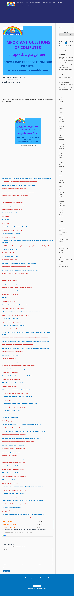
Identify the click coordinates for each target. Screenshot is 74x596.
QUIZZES (32, 2)
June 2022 (60, 175)
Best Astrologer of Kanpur (63, 67)
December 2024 (61, 121)
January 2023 (61, 162)
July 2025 (60, 110)
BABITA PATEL (61, 192)
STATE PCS (61, 250)
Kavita (60, 226)
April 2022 (60, 178)
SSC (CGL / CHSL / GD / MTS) (64, 248)
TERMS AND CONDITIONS (41, 588)
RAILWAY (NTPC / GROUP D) (64, 239)
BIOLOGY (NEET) (62, 199)
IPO (59, 223)
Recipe (54, 2)
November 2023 (61, 144)
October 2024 (61, 124)
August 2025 (61, 108)
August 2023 (61, 150)
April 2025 (60, 113)
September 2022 (61, 169)
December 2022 (61, 164)
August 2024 (61, 128)
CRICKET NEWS (61, 208)
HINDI (60, 217)
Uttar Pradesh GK (62, 261)
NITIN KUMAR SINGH (63, 232)
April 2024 (60, 135)
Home (18, 2)
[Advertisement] (37, 15)
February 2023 (61, 160)
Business (18, 5)
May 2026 (60, 99)
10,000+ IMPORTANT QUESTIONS (65, 189)
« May (66, 50)
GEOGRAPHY (61, 216)
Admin (60, 87)
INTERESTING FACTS (62, 221)
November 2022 (61, 166)
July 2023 (60, 151)
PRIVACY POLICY (31, 588)
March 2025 (61, 115)
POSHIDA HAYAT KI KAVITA (67, 87)
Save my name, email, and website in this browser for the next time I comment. (17, 567)
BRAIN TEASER (61, 201)
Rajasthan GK (61, 241)
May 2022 (60, 177)
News (44, 2)
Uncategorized (61, 257)
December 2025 (61, 103)
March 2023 (61, 159)
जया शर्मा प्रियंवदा (61, 89)
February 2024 (61, 139)
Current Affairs (48, 2)
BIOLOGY (60, 198)
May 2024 (60, 133)
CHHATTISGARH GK (62, 205)
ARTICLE (60, 190)
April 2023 (60, 157)
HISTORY (60, 219)
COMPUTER (5, 79)
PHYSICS (60, 234)
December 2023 (61, 142)
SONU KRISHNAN (62, 246)
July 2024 (60, 130)
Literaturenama (59, 2)
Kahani (60, 225)
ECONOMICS (61, 212)
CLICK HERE (40, 527)
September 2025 (61, 106)
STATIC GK (61, 252)
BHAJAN (60, 194)
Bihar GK (60, 196)
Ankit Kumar (61, 84)
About (23, 5)
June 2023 (60, 153)
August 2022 (61, 171)
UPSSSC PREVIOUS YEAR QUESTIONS (65, 259)
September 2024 (61, 126)
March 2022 (61, 180)
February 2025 (61, 117)
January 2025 (61, 119)
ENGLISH (60, 214)
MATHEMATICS (62, 228)
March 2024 (61, 137)
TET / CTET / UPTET (62, 255)
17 (59, 43)
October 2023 (61, 146)
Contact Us (28, 5)
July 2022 (60, 173)
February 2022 (61, 182)
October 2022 (61, 168)
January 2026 (61, 101)
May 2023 (60, 155)
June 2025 (60, 112)
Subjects (21, 2)
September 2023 (61, 148)
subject (18, 532)
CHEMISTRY (61, 203)
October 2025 (61, 104)
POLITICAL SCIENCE (62, 235)
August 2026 (61, 97)
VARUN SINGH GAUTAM (63, 266)
